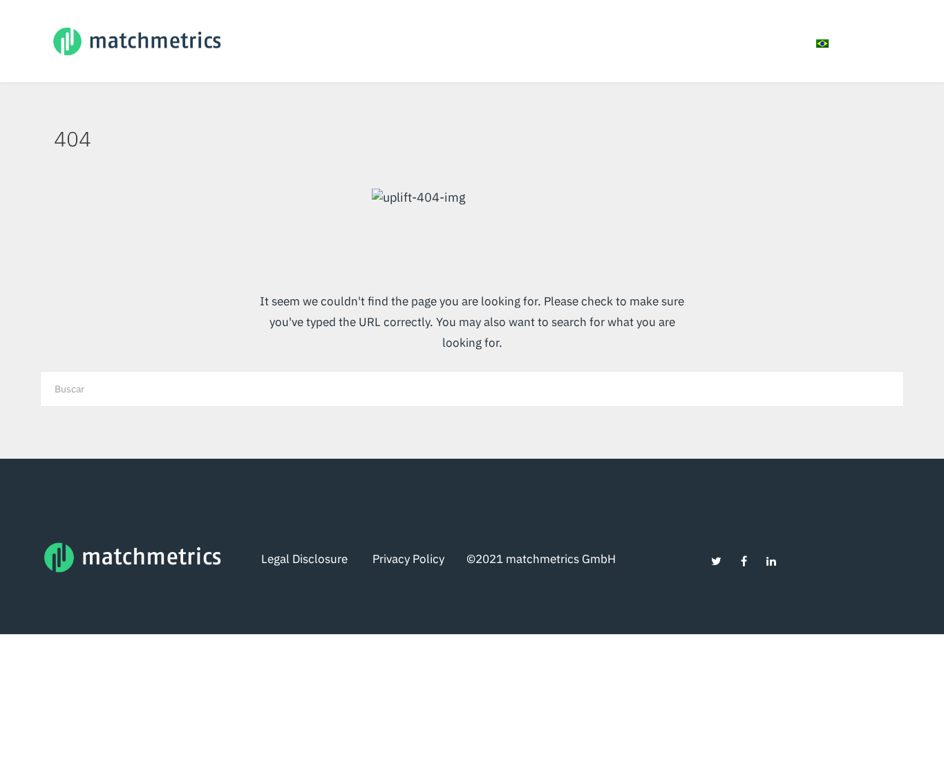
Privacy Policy (419, 558)
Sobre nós (515, 42)
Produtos (590, 42)
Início (448, 42)
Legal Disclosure (316, 558)
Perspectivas (688, 42)
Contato (768, 42)
